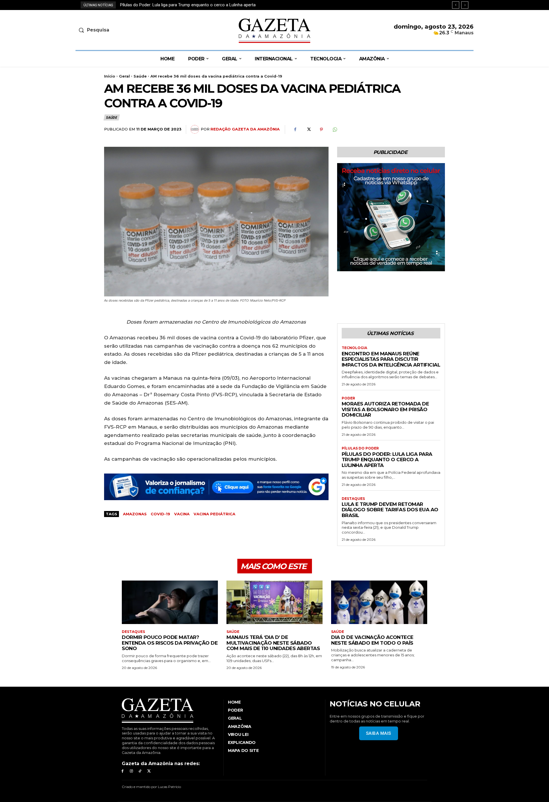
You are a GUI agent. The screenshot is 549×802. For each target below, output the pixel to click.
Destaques (353, 499)
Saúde (140, 76)
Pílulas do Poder (360, 448)
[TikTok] (140, 771)
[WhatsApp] (334, 129)
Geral (124, 76)
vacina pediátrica (214, 514)
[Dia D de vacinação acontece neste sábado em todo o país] (379, 602)
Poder (348, 398)
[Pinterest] (321, 129)
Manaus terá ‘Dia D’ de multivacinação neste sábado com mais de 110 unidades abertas (273, 642)
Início (109, 76)
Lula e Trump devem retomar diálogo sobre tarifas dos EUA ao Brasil (189, 4)
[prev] (455, 5)
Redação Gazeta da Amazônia (245, 129)
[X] (308, 129)
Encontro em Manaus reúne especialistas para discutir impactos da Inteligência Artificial (391, 359)
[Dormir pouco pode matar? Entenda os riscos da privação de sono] (170, 602)
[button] (121, 30)
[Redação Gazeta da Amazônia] (195, 129)
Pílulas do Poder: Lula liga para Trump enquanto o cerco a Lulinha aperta (387, 459)
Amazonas (135, 514)
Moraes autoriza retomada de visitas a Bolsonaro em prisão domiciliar (385, 409)
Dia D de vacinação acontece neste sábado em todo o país (372, 640)
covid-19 (160, 514)
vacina (182, 514)
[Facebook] (295, 129)
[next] (464, 5)
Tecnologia (354, 348)
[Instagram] (131, 771)
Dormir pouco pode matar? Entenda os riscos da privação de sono (170, 642)
